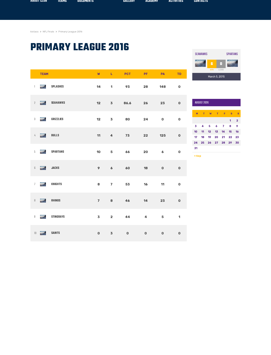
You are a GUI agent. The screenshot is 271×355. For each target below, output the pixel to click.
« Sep (197, 155)
